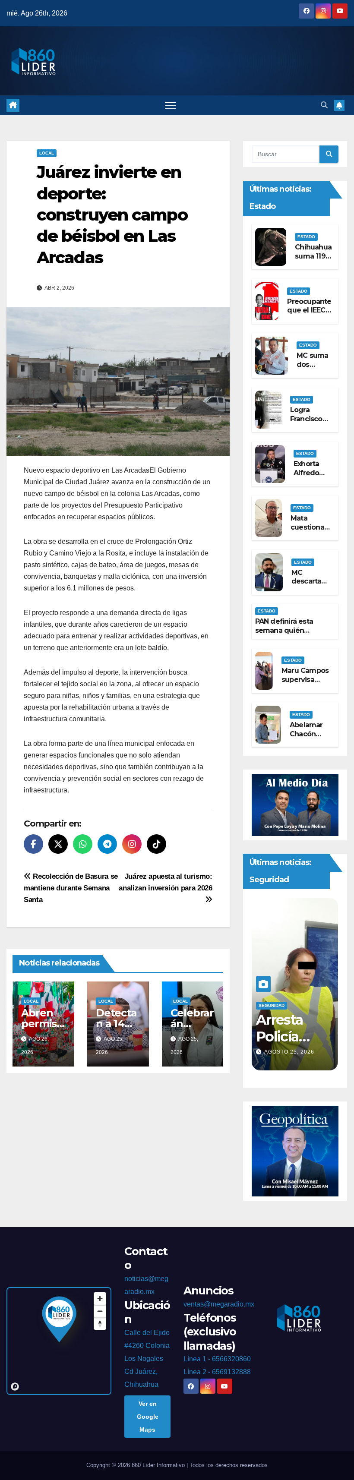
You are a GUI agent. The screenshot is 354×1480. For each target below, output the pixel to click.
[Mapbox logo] (15, 1387)
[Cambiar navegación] (170, 105)
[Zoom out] (100, 1311)
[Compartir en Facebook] (33, 844)
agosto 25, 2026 (291, 1052)
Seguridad (273, 1005)
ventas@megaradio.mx (218, 1304)
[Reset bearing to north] (100, 1323)
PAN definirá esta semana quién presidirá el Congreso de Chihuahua (291, 634)
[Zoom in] (100, 1298)
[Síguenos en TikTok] (156, 844)
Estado (306, 236)
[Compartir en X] (58, 844)
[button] (324, 105)
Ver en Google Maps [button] (147, 1416)
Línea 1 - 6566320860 (217, 1359)
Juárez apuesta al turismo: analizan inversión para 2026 (165, 882)
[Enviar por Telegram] (107, 844)
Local (46, 153)
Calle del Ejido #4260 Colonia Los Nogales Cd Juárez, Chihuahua (147, 1358)
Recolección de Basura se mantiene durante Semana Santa (71, 888)
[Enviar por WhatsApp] (82, 844)
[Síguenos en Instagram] (132, 844)
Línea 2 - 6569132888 (217, 1372)
